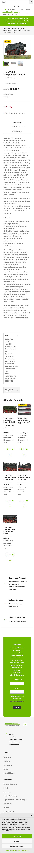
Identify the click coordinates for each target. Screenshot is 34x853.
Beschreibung (17, 122)
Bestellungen (7, 757)
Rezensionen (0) (17, 131)
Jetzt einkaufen (21, 23)
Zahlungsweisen (8, 811)
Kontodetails (7, 765)
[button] (31, 816)
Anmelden (17, 6)
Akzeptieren (17, 836)
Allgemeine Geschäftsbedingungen (14, 800)
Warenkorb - (25, 9)
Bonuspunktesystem (10, 784)
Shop (8, 28)
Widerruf (6, 807)
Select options (12, 501)
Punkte (5, 769)
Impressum (25, 850)
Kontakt (5, 788)
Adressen (6, 761)
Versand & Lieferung (10, 796)
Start (4, 28)
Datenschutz (18, 850)
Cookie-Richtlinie (10, 850)
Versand (8, 97)
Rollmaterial (15, 28)
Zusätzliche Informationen (17, 127)
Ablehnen (17, 841)
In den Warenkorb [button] (12, 449)
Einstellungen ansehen (17, 846)
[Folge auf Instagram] (25, 724)
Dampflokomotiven (17, 30)
